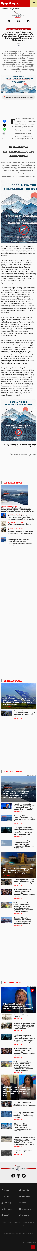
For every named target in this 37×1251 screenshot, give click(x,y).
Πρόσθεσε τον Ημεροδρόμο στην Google (19, 97)
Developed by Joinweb (29, 1242)
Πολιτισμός (25, 1196)
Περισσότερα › (31, 775)
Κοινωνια (20, 29)
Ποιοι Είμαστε (7, 1222)
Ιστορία (24, 1203)
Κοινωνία (25, 1190)
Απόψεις (7, 1196)
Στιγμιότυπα (26, 1209)
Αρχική (6, 1190)
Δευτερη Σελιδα (11, 29)
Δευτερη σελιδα (12, 982)
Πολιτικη (27, 29)
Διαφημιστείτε (24, 1225)
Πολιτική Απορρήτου (28, 1222)
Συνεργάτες (26, 1215)
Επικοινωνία (14, 1225)
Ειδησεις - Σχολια (13, 771)
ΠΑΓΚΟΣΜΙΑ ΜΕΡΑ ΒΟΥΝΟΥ (19, 454)
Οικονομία (7, 1209)
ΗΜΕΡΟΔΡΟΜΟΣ (12, 48)
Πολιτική (7, 1203)
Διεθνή (6, 1215)
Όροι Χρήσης (16, 1222)
